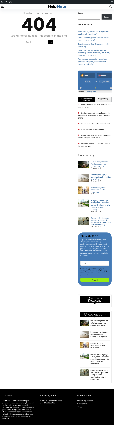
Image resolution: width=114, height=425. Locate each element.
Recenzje (94, 181)
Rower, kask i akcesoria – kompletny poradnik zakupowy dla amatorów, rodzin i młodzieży (93, 61)
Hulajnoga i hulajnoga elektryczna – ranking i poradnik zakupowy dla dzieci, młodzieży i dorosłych (94, 52)
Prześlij (95, 280)
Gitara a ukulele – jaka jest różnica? (95, 124)
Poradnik (94, 168)
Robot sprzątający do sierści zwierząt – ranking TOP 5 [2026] (101, 177)
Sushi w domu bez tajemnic (92, 129)
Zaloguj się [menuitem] (8, 2)
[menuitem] (2, 2)
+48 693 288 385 (49, 403)
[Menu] (2, 6)
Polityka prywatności (85, 401)
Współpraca (82, 404)
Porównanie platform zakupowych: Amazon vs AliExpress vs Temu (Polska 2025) (94, 115)
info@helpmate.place (54, 401)
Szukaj (80, 13)
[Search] (110, 6)
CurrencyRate (90, 92)
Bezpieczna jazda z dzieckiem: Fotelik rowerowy (98, 189)
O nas (79, 407)
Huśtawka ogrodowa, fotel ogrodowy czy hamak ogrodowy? (99, 164)
